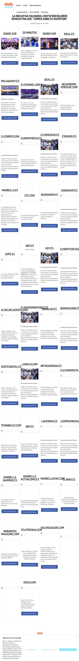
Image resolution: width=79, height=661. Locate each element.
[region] (39, 648)
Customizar (31, 650)
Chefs (25, 5)
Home (18, 5)
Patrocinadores (35, 5)
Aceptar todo (68, 650)
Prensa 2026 (34, 12)
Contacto (44, 12)
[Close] (77, 636)
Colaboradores (22, 12)
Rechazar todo (49, 650)
